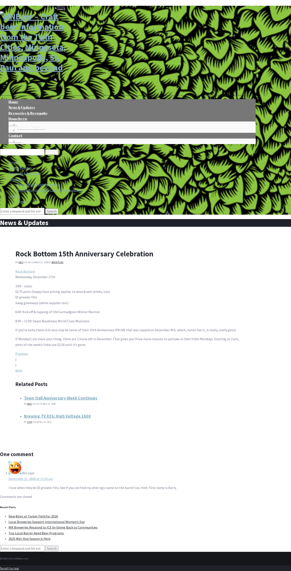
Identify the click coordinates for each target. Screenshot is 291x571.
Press (19, 141)
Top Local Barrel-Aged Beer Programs (36, 533)
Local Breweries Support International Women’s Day (47, 522)
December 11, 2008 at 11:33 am (31, 479)
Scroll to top (9, 568)
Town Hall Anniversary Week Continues (60, 397)
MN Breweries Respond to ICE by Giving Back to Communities (53, 527)
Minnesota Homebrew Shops (31, 124)
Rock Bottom (25, 271)
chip (29, 422)
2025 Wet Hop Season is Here (29, 538)
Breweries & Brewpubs (28, 113)
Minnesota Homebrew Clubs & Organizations (39, 130)
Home (13, 162)
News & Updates (20, 168)
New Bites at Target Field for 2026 (33, 516)
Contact (15, 135)
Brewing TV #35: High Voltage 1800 (57, 416)
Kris (21, 262)
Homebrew (18, 118)
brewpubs (57, 262)
